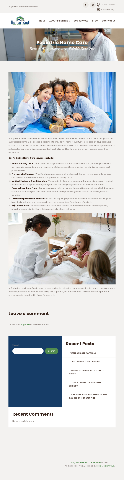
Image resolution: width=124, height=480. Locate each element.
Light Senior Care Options (85, 361)
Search (15, 345)
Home (33, 48)
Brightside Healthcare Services (86, 462)
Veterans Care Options (83, 353)
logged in (25, 324)
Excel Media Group (105, 465)
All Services (49, 48)
